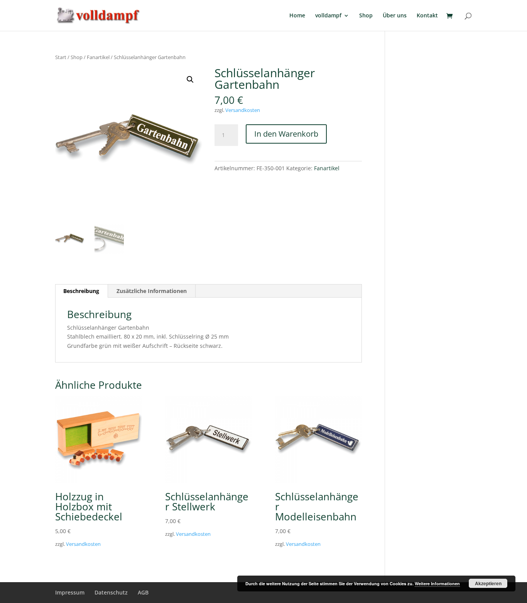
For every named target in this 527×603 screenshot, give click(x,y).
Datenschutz (111, 592)
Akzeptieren (488, 583)
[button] (190, 79)
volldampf (328, 16)
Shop (366, 16)
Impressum (69, 592)
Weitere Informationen (437, 583)
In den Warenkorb (286, 134)
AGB (143, 592)
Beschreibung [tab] (81, 291)
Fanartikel (98, 57)
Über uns (395, 16)
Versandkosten (242, 110)
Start (60, 57)
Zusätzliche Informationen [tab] (152, 291)
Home (297, 16)
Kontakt (427, 16)
